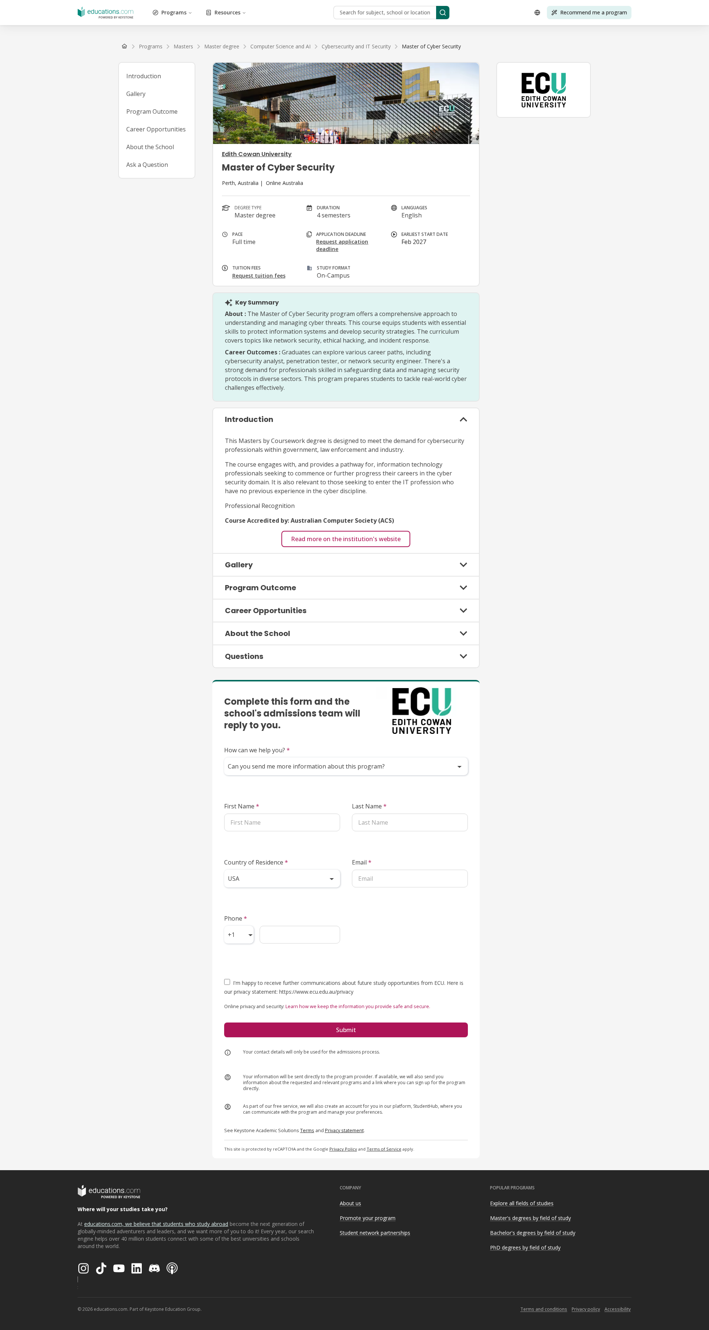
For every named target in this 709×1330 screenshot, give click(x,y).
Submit (346, 1030)
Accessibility (617, 1309)
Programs (173, 12)
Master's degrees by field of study (530, 1217)
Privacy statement (344, 1130)
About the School (150, 147)
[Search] (442, 12)
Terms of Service (384, 1149)
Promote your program (367, 1217)
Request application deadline (342, 245)
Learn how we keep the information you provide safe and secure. (357, 1006)
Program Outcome (152, 111)
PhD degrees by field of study (525, 1247)
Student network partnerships (375, 1232)
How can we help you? (257, 750)
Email (361, 862)
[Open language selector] (537, 12)
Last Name (369, 806)
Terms (307, 1130)
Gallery (135, 94)
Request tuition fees (258, 275)
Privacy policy (586, 1309)
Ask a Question (147, 165)
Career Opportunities (156, 129)
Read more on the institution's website (346, 539)
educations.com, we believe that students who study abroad (156, 1223)
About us (350, 1203)
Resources (227, 12)
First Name (241, 806)
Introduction (143, 76)
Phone (235, 918)
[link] (431, 46)
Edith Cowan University (257, 154)
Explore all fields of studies (522, 1203)
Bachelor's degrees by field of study (532, 1232)
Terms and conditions (543, 1309)
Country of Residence (256, 862)
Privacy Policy (343, 1149)
